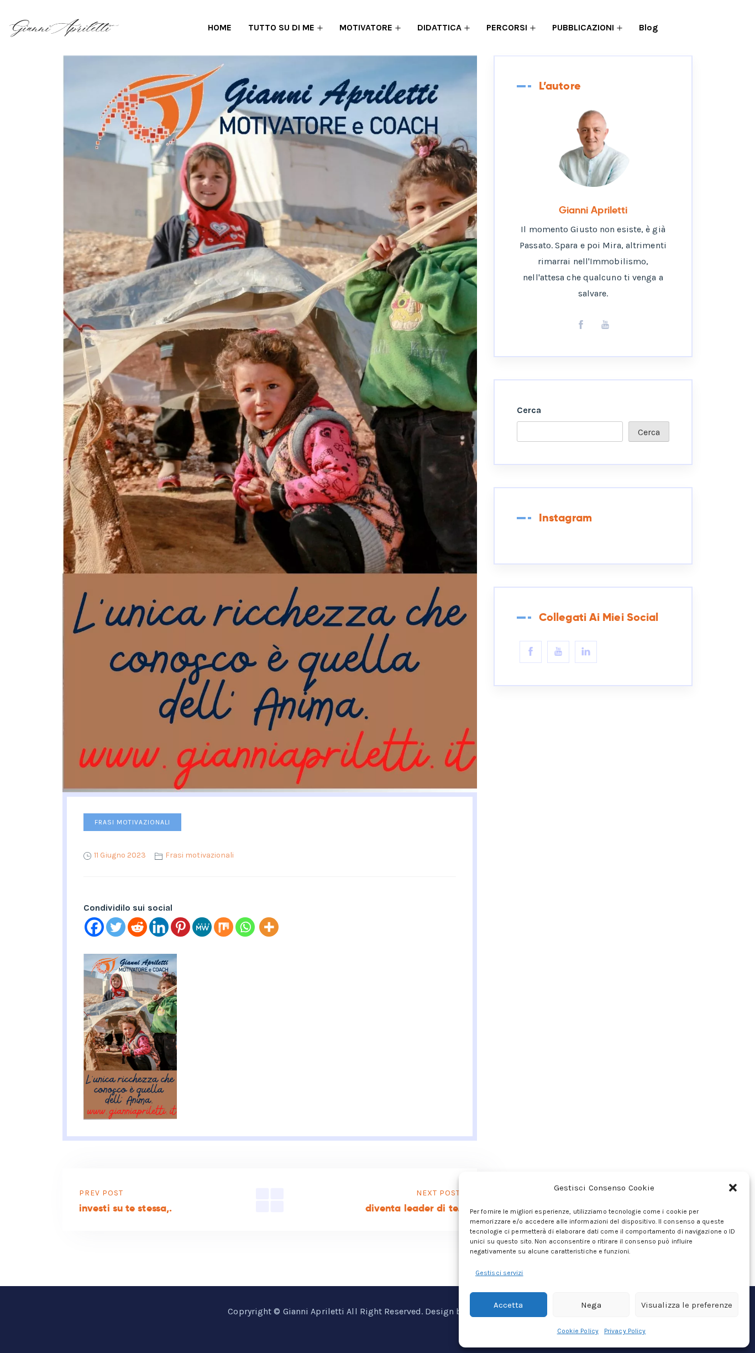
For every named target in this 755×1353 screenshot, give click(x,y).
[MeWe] (202, 927)
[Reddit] (137, 927)
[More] (269, 927)
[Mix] (223, 927)
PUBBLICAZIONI (583, 27)
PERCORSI (506, 27)
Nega (591, 1305)
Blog (648, 27)
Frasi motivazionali (132, 822)
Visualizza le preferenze (686, 1305)
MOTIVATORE (365, 27)
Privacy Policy (625, 1331)
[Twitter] (115, 927)
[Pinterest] (180, 927)
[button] (732, 1187)
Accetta (508, 1305)
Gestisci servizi (499, 1273)
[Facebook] (94, 927)
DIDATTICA (439, 27)
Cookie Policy (578, 1331)
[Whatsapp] (245, 927)
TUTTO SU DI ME (281, 27)
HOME (220, 27)
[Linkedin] (159, 927)
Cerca (529, 410)
